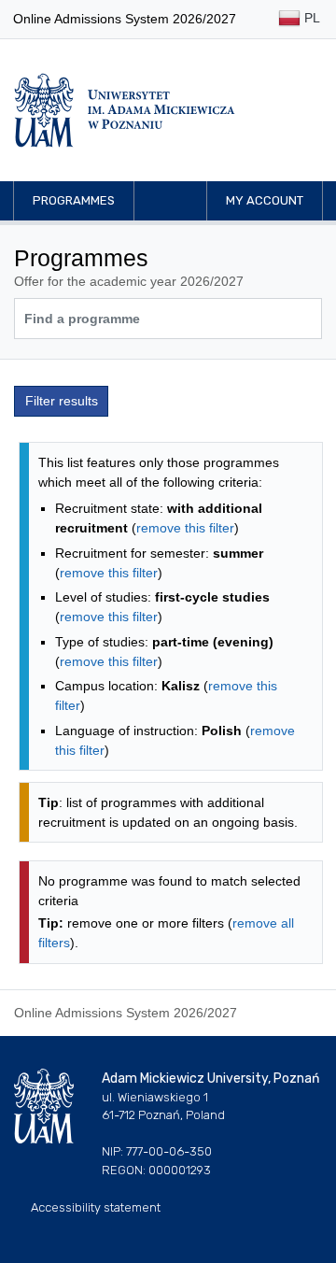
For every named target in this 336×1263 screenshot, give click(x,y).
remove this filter (185, 527)
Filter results (61, 400)
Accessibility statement (96, 1207)
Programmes (74, 200)
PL (310, 17)
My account (264, 200)
